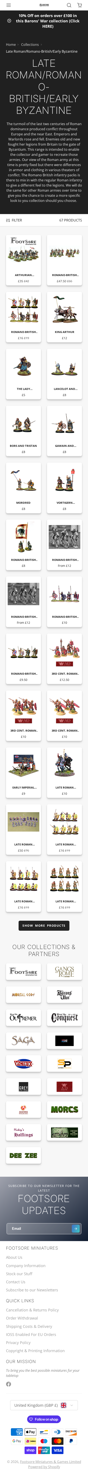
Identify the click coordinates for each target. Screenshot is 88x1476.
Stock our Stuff (19, 1273)
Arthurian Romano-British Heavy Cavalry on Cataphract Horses (23, 260)
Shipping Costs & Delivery (29, 1326)
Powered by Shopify (44, 1466)
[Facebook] (8, 1384)
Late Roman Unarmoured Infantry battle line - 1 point (23, 886)
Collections (30, 44)
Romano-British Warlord (23, 544)
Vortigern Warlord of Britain (64, 488)
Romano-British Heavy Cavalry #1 (64, 544)
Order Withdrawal (22, 1318)
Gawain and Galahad (64, 431)
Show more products (43, 925)
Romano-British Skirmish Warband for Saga (64, 260)
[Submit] (76, 1229)
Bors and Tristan (23, 431)
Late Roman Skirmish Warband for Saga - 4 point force (23, 829)
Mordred (23, 488)
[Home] (44, 5)
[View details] (23, 971)
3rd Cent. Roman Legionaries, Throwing (64, 715)
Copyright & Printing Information (35, 1350)
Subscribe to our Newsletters (32, 1289)
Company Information (25, 1265)
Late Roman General (64, 772)
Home (11, 44)
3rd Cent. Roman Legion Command (64, 659)
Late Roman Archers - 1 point (64, 886)
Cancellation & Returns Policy (32, 1309)
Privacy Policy (18, 1342)
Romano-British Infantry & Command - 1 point (23, 317)
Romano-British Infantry (23, 659)
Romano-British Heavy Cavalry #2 (23, 601)
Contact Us (15, 1281)
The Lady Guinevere (23, 374)
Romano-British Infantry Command (64, 601)
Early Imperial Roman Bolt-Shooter (23, 772)
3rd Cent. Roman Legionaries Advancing (23, 715)
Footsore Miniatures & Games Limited (50, 1461)
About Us (14, 1257)
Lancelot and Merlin (64, 374)
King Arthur (64, 317)
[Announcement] (44, 20)
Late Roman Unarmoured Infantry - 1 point (64, 829)
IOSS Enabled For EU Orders (31, 1334)
